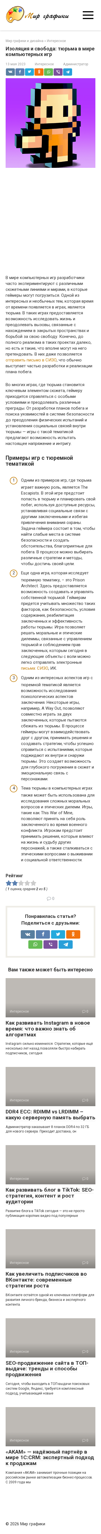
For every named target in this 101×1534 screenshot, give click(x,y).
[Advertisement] (50, 222)
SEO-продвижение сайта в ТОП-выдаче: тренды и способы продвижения (47, 1369)
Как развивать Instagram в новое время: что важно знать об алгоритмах (48, 1029)
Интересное (44, 64)
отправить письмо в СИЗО (31, 360)
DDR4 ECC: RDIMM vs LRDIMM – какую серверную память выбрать (50, 1114)
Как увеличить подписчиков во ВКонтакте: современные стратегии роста (46, 1280)
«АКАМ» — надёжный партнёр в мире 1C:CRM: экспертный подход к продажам (50, 1458)
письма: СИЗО (34, 668)
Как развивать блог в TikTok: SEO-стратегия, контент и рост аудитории (50, 1196)
